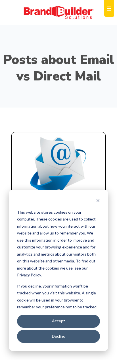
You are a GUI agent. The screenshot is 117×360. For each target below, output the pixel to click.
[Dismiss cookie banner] (98, 201)
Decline (58, 336)
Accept (58, 320)
